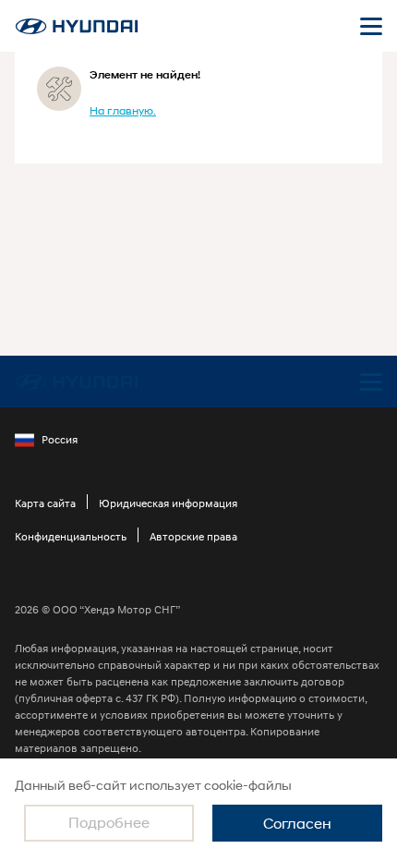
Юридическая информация (168, 503)
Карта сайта (45, 503)
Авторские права (193, 536)
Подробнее (109, 822)
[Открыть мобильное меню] (371, 26)
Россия (60, 439)
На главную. (123, 110)
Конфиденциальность (70, 536)
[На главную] (76, 26)
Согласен (297, 822)
